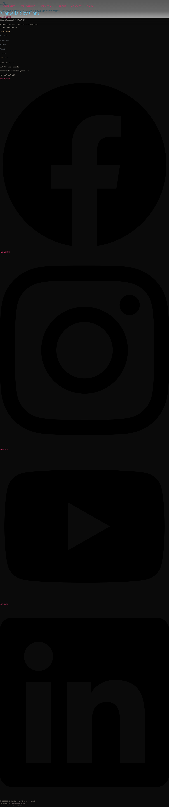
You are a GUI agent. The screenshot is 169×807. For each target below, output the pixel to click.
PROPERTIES (9, 6)
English (90, 6)
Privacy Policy (5, 806)
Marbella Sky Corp (19, 13)
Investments (4, 40)
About (2, 49)
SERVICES (46, 6)
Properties (4, 36)
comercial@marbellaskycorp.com (14, 71)
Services (3, 45)
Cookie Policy (17, 806)
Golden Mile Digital (18, 803)
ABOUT (62, 6)
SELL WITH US (28, 6)
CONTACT (76, 6)
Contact (3, 54)
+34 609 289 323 (7, 75)
